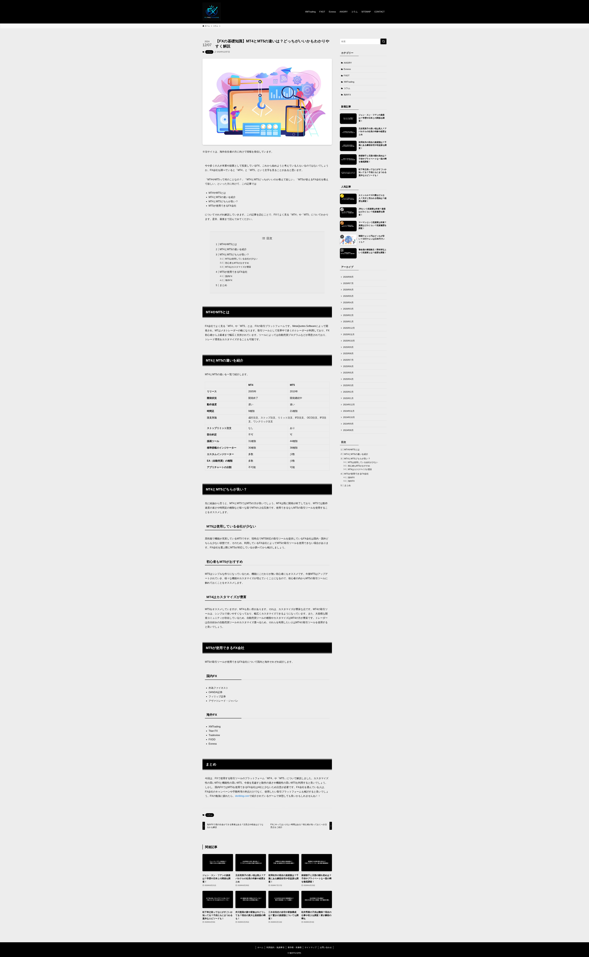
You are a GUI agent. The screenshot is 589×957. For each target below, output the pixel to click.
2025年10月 (349, 340)
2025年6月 (348, 366)
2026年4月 (348, 302)
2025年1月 (348, 398)
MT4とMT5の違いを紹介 (233, 249)
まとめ (223, 285)
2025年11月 (348, 334)
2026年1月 (348, 321)
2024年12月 (349, 404)
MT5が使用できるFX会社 (233, 272)
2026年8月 (348, 277)
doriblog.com (242, 796)
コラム (209, 52)
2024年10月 (349, 417)
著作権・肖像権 (295, 947)
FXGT (347, 75)
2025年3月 (348, 385)
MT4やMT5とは (228, 244)
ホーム (260, 947)
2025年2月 (348, 392)
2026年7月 (348, 283)
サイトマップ (311, 947)
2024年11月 (348, 411)
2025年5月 (348, 372)
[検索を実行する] (383, 41)
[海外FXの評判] (211, 11)
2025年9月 (348, 347)
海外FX (228, 280)
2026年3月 (348, 309)
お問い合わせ (326, 947)
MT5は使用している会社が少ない (241, 259)
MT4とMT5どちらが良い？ (234, 254)
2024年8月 (348, 430)
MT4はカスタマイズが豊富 (238, 267)
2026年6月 (348, 289)
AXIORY (348, 63)
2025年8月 (348, 353)
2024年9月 (348, 423)
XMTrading (349, 82)
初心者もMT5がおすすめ (237, 263)
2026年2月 (348, 315)
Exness (347, 69)
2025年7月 (348, 360)
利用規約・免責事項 (275, 947)
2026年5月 (348, 296)
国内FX (228, 276)
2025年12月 (349, 328)
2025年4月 (348, 379)
